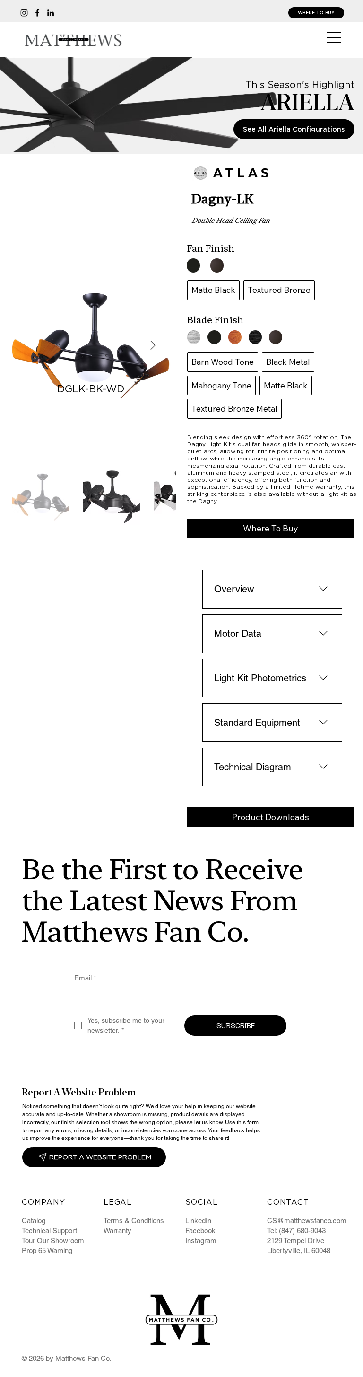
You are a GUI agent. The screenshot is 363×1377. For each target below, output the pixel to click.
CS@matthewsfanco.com (306, 1221)
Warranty (117, 1231)
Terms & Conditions (134, 1221)
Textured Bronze (279, 290)
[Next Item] (153, 345)
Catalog (33, 1221)
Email (85, 978)
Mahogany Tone (221, 385)
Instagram (200, 1240)
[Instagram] (24, 13)
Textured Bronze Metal (234, 409)
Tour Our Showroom (53, 1240)
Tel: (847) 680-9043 (296, 1231)
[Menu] (334, 37)
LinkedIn (198, 1221)
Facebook (200, 1231)
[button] (270, 528)
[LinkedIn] (50, 13)
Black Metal (288, 362)
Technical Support (49, 1231)
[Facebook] (37, 13)
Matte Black (213, 290)
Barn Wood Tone (222, 362)
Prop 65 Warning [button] (47, 1250)
